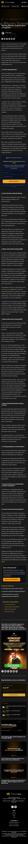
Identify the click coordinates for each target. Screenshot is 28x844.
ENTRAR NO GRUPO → (14, 694)
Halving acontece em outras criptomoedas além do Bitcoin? (10, 595)
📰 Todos (5, 6)
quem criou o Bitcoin (9, 611)
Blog (14, 815)
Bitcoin (17, 44)
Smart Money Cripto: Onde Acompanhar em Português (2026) (13, 737)
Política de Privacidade (14, 825)
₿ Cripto (15, 6)
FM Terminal (7, 570)
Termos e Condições (14, 824)
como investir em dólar (9, 604)
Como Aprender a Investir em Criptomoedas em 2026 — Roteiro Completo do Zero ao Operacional (13, 782)
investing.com (5, 289)
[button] (2, 39)
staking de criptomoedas (10, 609)
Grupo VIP (14, 813)
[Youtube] (15, 807)
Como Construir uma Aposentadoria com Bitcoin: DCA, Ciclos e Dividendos (12, 759)
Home (14, 812)
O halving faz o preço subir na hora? (13, 588)
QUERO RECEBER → (14, 181)
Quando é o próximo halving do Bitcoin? (14, 591)
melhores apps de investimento (11, 606)
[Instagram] (12, 807)
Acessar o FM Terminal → (11, 579)
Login (14, 817)
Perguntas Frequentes (14, 822)
